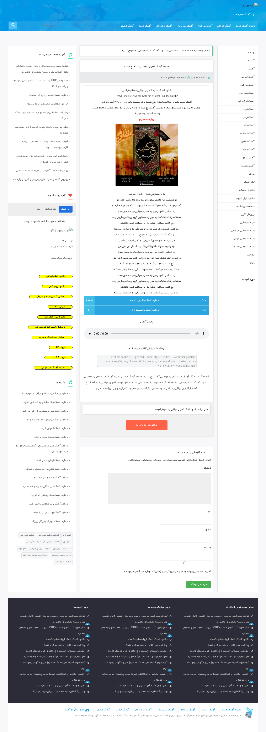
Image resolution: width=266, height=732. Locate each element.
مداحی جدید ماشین (162, 388)
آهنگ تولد (249, 109)
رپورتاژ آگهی (248, 214)
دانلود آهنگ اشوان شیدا (54, 428)
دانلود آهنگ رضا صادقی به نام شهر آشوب (45, 402)
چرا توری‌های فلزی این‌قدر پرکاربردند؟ (47, 104)
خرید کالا (60, 347)
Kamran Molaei (200, 377)
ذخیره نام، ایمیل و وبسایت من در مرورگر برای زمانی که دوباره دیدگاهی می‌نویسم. (167, 571)
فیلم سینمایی (247, 222)
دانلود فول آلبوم (245, 198)
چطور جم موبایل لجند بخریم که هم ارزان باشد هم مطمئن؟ (41, 130)
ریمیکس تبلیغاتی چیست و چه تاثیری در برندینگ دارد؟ (41, 115)
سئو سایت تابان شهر (62, 549)
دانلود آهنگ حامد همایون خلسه (51, 478)
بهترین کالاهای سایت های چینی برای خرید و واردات (40, 179)
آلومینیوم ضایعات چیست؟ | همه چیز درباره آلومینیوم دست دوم (45, 144)
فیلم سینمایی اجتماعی (243, 230)
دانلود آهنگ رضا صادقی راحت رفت (48, 504)
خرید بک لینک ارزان (61, 246)
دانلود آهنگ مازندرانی (53, 367)
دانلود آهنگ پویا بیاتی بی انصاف (50, 512)
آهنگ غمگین (248, 141)
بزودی (251, 174)
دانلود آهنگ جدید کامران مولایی (103, 377)
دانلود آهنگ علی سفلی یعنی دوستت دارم (45, 486)
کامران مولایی (108, 382)
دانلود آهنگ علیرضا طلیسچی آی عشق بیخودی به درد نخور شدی (42, 449)
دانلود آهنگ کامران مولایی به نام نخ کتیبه (146, 67)
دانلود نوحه (124, 382)
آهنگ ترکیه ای (164, 26)
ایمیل (207, 529)
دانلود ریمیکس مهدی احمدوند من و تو (47, 419)
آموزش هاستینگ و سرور (52, 337)
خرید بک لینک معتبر (62, 258)
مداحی (172, 50)
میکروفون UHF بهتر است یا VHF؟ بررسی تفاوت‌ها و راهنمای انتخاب (40, 83)
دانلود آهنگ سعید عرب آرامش (51, 437)
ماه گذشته (50, 209)
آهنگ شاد (249, 125)
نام (208, 511)
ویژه (252, 263)
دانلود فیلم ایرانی (55, 276)
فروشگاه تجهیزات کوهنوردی (50, 327)
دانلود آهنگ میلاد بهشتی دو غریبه (49, 495)
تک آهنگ (249, 182)
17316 (250, 52)
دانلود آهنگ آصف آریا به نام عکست (48, 95)
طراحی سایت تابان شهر (61, 555)
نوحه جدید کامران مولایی (126, 388)
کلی (38, 209)
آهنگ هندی (248, 166)
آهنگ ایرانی (224, 26)
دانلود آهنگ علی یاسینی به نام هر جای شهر (45, 411)
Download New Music (128, 96)
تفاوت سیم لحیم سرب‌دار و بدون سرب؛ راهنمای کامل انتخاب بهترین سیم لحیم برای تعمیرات (42, 69)
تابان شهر (67, 542)
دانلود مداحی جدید (142, 382)
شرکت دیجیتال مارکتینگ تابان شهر (34, 549)
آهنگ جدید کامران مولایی (175, 377)
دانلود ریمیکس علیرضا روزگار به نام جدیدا (45, 393)
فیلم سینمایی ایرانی (244, 238)
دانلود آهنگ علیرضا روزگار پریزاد (50, 521)
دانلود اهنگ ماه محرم (165, 382)
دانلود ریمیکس (246, 190)
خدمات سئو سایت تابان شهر (35, 555)
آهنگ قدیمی (127, 26)
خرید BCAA (58, 357)
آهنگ (251, 69)
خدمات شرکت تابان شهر (48, 535)
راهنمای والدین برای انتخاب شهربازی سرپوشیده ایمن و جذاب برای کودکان (42, 159)
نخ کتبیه (145, 388)
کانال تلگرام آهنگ (74, 710)
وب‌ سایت (206, 547)
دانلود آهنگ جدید (246, 26)
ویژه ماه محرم (103, 388)
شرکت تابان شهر (27, 535)
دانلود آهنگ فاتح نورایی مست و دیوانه (47, 469)
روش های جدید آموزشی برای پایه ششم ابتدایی (42, 170)
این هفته (65, 209)
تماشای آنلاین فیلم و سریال (50, 296)
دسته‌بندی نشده (245, 206)
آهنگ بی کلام (205, 26)
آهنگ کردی (248, 158)
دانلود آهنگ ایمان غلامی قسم (52, 460)
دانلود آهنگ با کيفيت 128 (144, 310)
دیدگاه (206, 468)
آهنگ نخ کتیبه (152, 377)
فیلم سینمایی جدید (244, 247)
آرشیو (251, 61)
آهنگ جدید (145, 26)
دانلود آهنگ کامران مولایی (193, 382)
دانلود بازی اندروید (54, 317)
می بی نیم (60, 306)
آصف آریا (67, 535)
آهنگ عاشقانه (247, 133)
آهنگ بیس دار (185, 26)
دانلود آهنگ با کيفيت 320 (144, 300)
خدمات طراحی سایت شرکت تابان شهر (42, 542)
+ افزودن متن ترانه (146, 425)
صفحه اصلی (185, 50)
